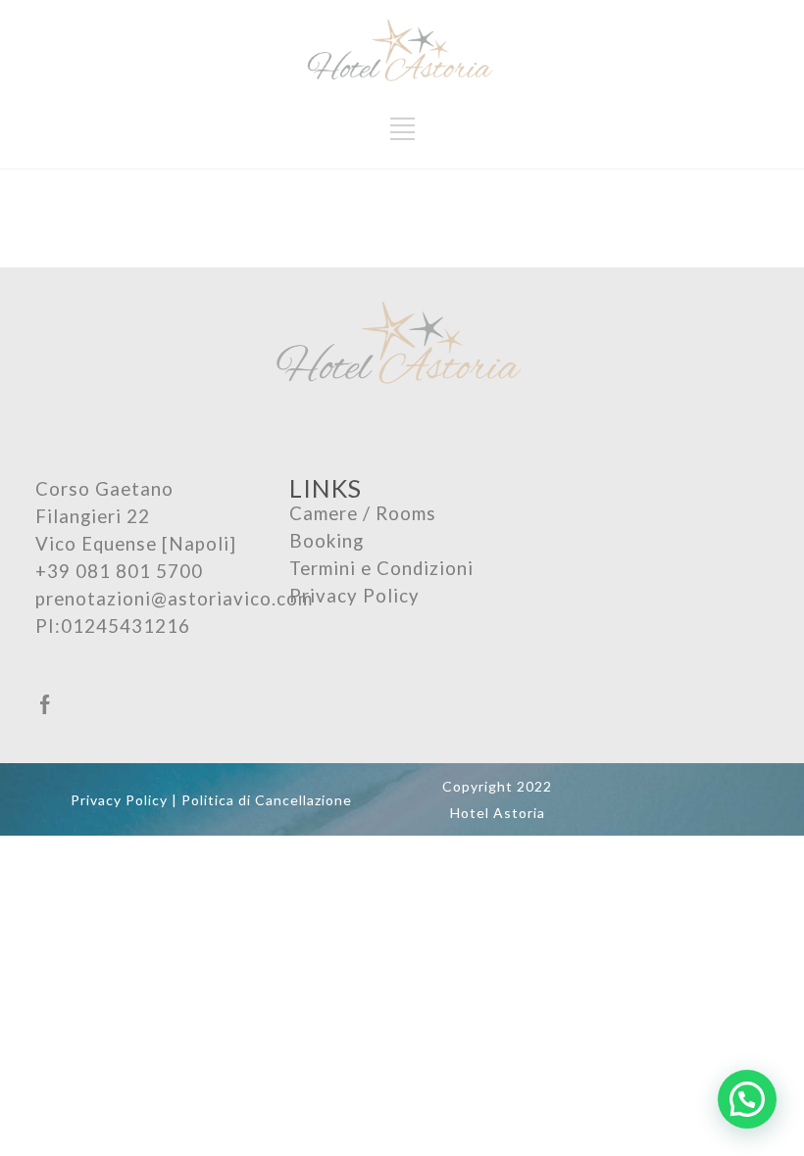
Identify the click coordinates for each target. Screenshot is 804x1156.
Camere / (332, 513)
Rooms (406, 513)
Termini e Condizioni (381, 568)
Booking (326, 541)
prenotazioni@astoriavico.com (174, 598)
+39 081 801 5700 (119, 571)
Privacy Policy (354, 595)
